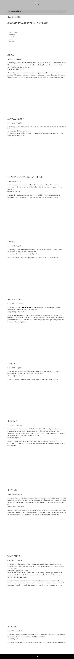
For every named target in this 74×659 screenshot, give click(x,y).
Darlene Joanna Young (28, 307)
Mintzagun (11, 41)
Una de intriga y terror (14, 38)
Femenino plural (12, 36)
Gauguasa (11, 39)
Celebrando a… (12, 34)
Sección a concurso (13, 32)
